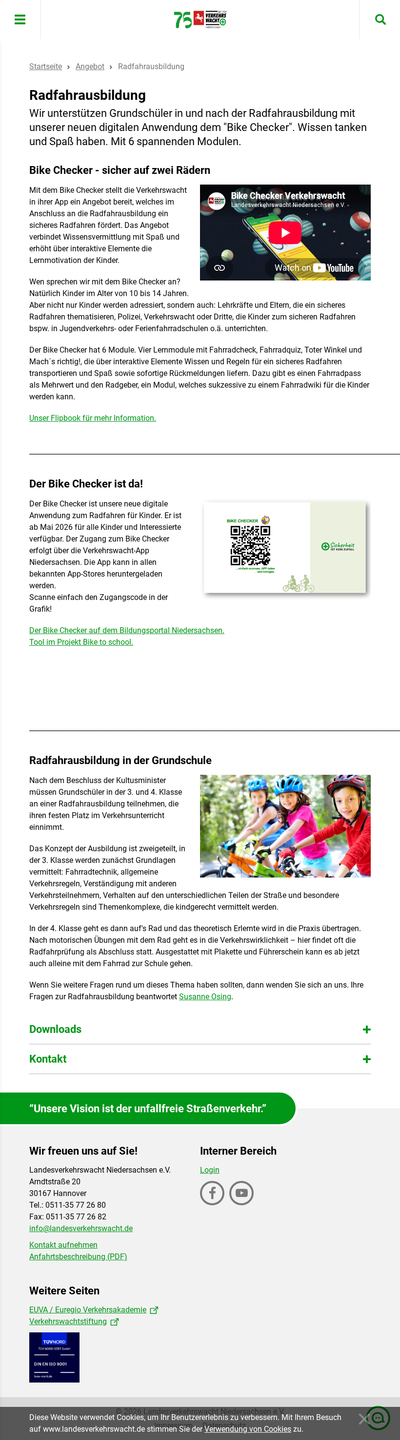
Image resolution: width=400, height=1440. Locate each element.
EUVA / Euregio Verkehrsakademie (87, 1309)
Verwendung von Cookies (247, 1429)
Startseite (45, 66)
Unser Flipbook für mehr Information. (92, 418)
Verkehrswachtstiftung (68, 1321)
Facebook (213, 1204)
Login (210, 1170)
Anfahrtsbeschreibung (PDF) (78, 1256)
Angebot (90, 66)
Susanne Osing (205, 996)
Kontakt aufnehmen (63, 1245)
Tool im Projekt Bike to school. (81, 642)
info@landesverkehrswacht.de (81, 1228)
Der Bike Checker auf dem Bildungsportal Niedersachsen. (126, 630)
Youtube (242, 1204)
